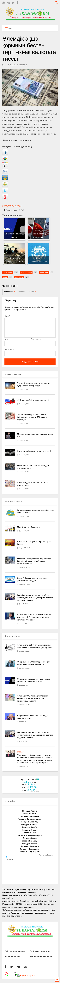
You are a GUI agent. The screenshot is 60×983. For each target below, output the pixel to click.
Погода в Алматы (29, 814)
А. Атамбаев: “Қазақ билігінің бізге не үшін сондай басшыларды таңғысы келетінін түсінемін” (34, 617)
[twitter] (13, 2)
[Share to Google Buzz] (5, 160)
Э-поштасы (36, 339)
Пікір (7, 316)
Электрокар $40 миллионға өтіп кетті (34, 451)
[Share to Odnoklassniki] (5, 186)
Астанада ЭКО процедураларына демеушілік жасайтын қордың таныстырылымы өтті (32, 698)
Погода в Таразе (29, 844)
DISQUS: (32, 291)
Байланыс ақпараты (40, 951)
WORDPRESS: (9, 292)
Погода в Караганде (29, 841)
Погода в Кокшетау (29, 822)
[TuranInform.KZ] (30, 22)
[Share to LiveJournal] (5, 173)
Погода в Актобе (29, 827)
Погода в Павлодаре (30, 816)
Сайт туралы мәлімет (15, 951)
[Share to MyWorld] (5, 179)
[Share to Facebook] (5, 154)
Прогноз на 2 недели (46, 855)
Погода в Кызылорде (29, 849)
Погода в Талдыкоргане (29, 852)
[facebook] (17, 2)
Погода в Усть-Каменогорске (29, 835)
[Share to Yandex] (5, 199)
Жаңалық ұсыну (12, 956)
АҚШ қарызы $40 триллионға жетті (33, 400)
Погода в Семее (30, 838)
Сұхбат (20, 752)
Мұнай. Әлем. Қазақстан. (28, 527)
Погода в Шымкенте (30, 846)
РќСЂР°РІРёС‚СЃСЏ (12, 206)
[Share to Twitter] (5, 192)
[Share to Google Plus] (5, 167)
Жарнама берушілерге (41, 956)
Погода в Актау (29, 833)
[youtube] (3, 2)
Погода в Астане (29, 811)
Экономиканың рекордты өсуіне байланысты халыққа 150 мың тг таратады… (32, 417)
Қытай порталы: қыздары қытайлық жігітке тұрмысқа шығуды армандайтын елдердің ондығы (35, 597)
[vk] (8, 2)
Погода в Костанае (29, 824)
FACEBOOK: (22, 291)
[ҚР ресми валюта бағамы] (30, 792)
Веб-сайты (9, 349)
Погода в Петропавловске (29, 819)
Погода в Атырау (29, 830)
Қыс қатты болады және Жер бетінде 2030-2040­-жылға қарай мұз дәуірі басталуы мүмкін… (34, 561)
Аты (6, 339)
